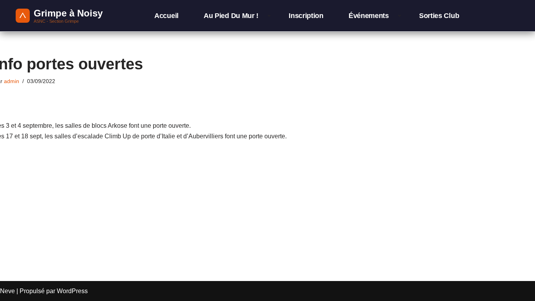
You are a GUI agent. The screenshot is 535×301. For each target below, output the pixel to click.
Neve (7, 291)
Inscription (306, 16)
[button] (269, 15)
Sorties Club (439, 16)
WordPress (72, 291)
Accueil (166, 16)
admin (11, 81)
